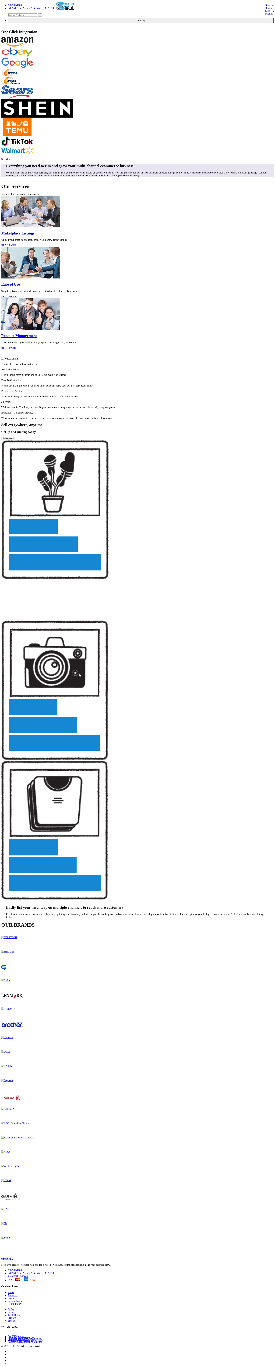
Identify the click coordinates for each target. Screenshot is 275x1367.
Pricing (268, 8)
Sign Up (269, 11)
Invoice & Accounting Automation (25, 1341)
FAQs (11, 1309)
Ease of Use (10, 284)
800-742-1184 (15, 5)
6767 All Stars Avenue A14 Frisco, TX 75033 (31, 8)
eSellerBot (7, 1258)
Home (11, 1292)
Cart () (140, 20)
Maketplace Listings (17, 233)
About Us (13, 1295)
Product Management (19, 336)
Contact (11, 1298)
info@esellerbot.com (18, 1276)
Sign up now (8, 438)
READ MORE (9, 245)
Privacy (269, 5)
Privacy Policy (15, 1301)
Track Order (14, 1315)
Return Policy (14, 1304)
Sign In (269, 13)
